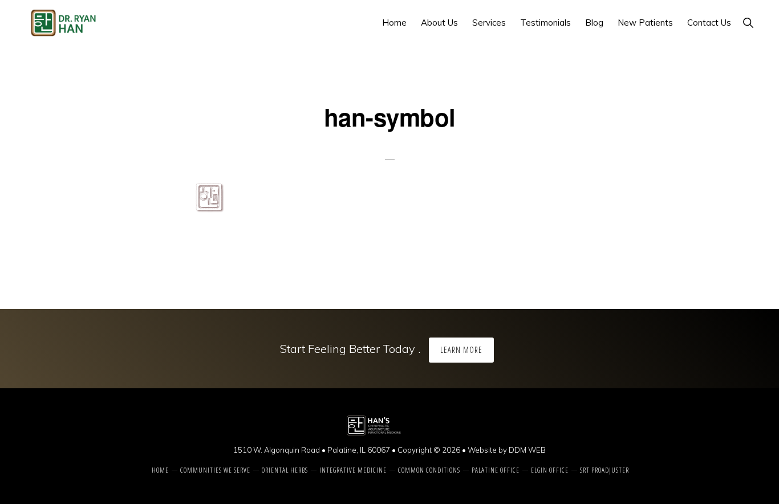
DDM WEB (527, 449)
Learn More (461, 349)
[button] (748, 22)
